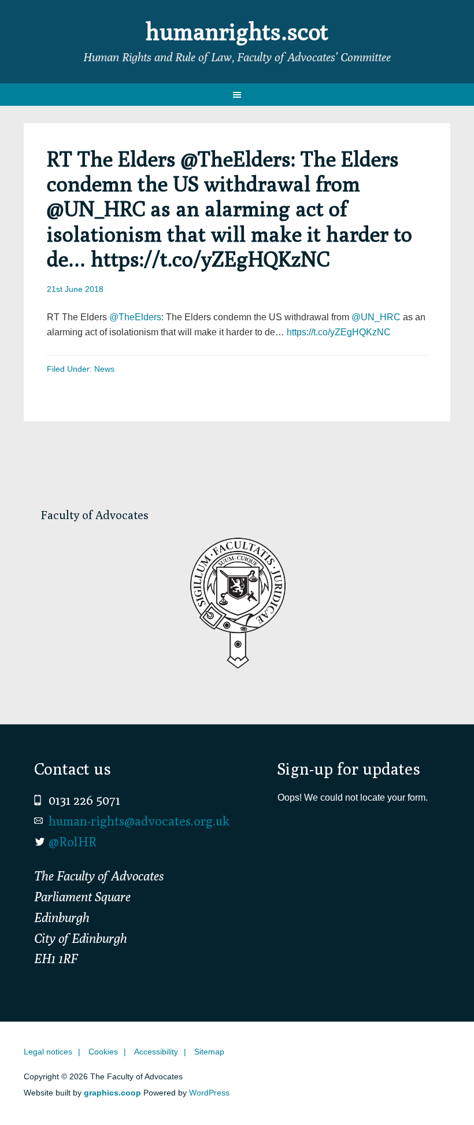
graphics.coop (112, 1092)
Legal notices (48, 1051)
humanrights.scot (237, 31)
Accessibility (156, 1051)
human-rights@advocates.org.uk (139, 820)
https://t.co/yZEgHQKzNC (339, 332)
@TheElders (135, 317)
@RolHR (73, 841)
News (104, 368)
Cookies (103, 1051)
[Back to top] (441, 1092)
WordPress (209, 1092)
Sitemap (209, 1051)
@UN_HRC (376, 317)
